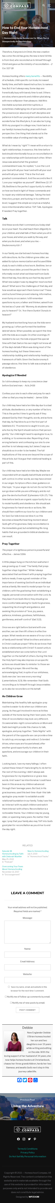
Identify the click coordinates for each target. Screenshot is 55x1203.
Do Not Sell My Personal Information (27, 1156)
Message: (27, 918)
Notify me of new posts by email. (28, 1003)
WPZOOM (34, 1197)
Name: (27, 949)
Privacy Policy (28, 1152)
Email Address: (27, 961)
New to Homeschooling (38, 851)
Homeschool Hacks (13, 38)
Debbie (27, 1028)
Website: (27, 974)
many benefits (32, 76)
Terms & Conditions (27, 1149)
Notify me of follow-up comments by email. (28, 996)
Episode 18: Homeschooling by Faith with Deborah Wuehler (12, 854)
